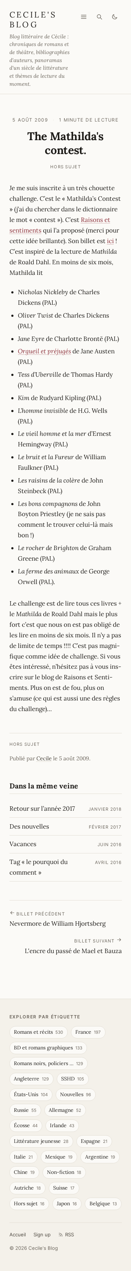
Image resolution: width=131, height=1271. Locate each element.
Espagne (94, 1141)
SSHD (72, 1078)
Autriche (27, 1187)
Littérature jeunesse (41, 1141)
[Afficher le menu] (84, 17)
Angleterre (31, 1078)
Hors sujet (65, 166)
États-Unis (31, 1094)
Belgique (103, 1203)
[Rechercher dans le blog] (99, 17)
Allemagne (65, 1110)
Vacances (22, 844)
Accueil (17, 1234)
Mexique (58, 1156)
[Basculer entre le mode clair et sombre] (115, 17)
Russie (25, 1110)
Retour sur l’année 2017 (42, 809)
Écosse (25, 1125)
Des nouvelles (29, 826)
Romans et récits (38, 1032)
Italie (23, 1156)
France (88, 1032)
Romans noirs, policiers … (48, 1063)
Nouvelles (75, 1094)
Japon (67, 1203)
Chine (24, 1172)
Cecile (44, 758)
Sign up (42, 1234)
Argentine (100, 1156)
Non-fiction (64, 1172)
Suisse (64, 1187)
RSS (69, 1234)
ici (110, 241)
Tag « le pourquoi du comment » (38, 867)
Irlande (62, 1125)
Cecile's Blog (33, 19)
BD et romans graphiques (48, 1047)
